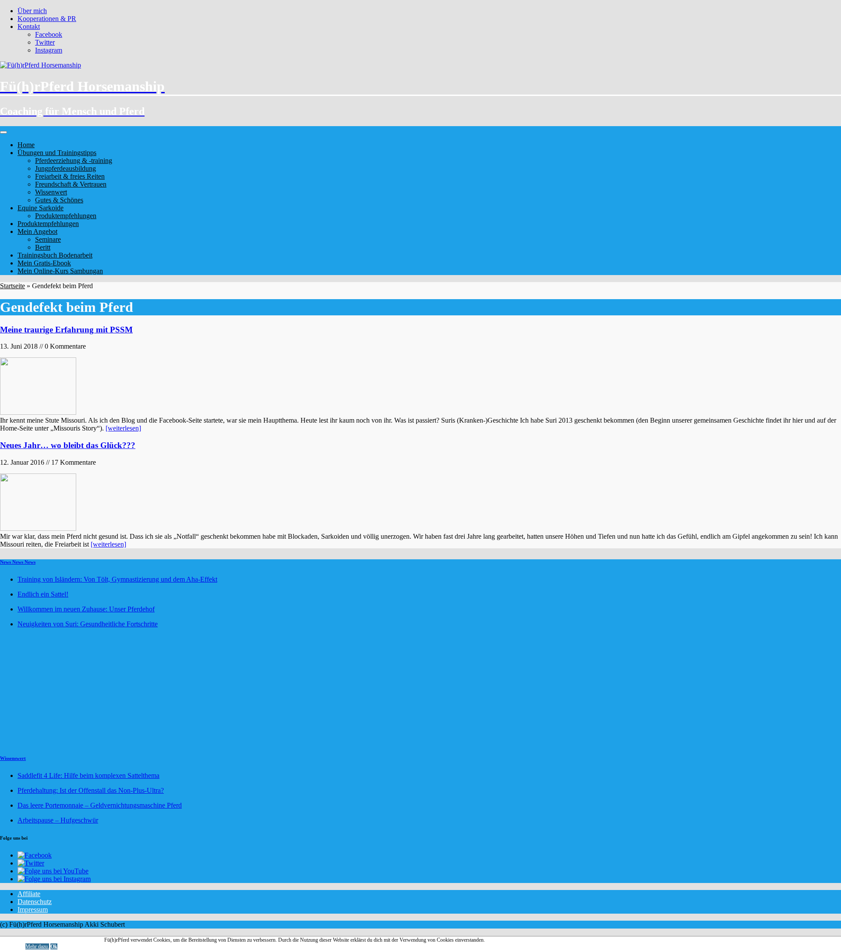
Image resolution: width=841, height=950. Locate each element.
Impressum (33, 909)
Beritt (42, 247)
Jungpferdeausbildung (65, 168)
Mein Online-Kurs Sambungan (60, 271)
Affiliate (29, 893)
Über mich (32, 10)
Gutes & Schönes (59, 200)
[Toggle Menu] (3, 132)
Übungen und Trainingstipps (57, 152)
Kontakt (29, 26)
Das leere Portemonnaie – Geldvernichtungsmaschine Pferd (100, 805)
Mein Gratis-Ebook (44, 263)
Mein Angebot (37, 231)
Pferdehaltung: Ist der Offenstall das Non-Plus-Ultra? (91, 790)
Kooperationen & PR (47, 18)
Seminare (48, 239)
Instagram (48, 50)
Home (26, 144)
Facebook (48, 34)
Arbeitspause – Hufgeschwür (58, 820)
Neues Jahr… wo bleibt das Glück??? (67, 445)
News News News (17, 562)
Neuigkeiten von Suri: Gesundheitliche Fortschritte (88, 624)
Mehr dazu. (37, 946)
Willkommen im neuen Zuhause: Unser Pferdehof (86, 609)
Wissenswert (13, 758)
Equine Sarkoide (41, 208)
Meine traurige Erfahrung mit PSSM (66, 329)
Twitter (45, 42)
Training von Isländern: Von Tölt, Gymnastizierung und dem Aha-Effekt (117, 579)
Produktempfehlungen (65, 215)
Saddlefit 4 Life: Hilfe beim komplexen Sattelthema (88, 775)
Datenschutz (35, 901)
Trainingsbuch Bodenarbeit (55, 255)
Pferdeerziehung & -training (73, 160)
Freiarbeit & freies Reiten (70, 176)
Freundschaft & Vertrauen (70, 184)
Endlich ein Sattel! (43, 594)
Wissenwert (51, 192)
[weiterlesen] (123, 428)
